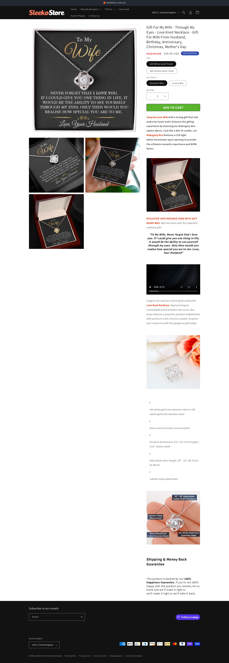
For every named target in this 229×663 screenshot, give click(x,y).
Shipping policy (116, 656)
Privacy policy (85, 656)
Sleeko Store (40, 656)
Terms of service (100, 656)
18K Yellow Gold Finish (162, 71)
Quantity (150, 90)
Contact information (134, 656)
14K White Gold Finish (161, 64)
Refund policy (70, 656)
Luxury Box (178, 83)
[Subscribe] (81, 617)
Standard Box (157, 83)
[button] (91, 9)
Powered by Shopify (54, 656)
